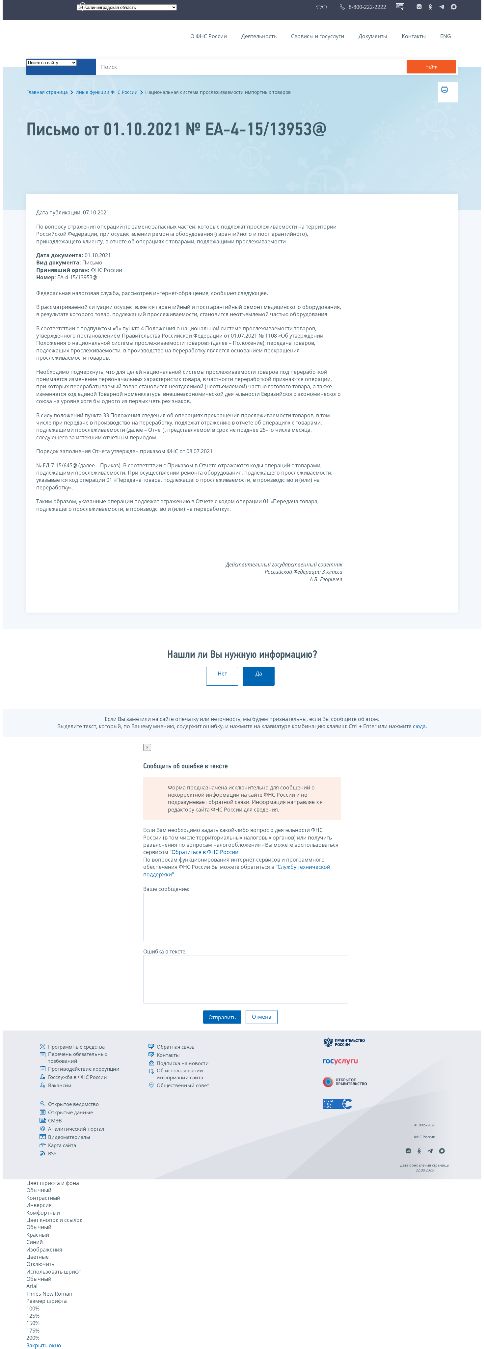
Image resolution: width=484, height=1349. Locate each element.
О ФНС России (208, 36)
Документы (373, 36)
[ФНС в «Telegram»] (441, 7)
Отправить (222, 1017)
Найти (431, 67)
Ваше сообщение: (166, 889)
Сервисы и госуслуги (317, 36)
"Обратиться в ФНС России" (205, 852)
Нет (222, 673)
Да (258, 673)
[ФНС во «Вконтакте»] (419, 7)
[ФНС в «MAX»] (453, 7)
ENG (445, 36)
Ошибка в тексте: (165, 951)
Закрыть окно (43, 1345)
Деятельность (259, 36)
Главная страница (47, 92)
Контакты (414, 36)
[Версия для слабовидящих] (323, 7)
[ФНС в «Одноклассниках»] (430, 7)
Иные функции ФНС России (106, 92)
